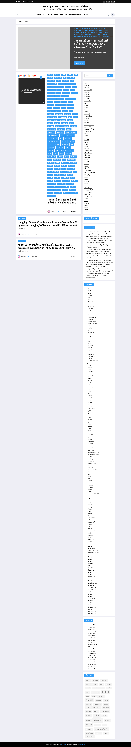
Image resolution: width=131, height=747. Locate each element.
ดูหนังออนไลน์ (88, 190)
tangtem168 (51, 147)
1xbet (76, 74)
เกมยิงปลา (101, 32)
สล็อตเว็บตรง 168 (79, 30)
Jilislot (50, 102)
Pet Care (75, 114)
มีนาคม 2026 (91, 636)
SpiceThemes (82, 744)
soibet (50, 144)
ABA (64, 77)
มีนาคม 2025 (91, 662)
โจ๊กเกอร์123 (88, 197)
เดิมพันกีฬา (88, 34)
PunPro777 (58, 126)
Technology (60, 147)
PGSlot (104, 52)
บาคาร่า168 (64, 162)
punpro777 (87, 127)
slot (85, 186)
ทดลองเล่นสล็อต (71, 159)
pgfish (56, 120)
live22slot (56, 108)
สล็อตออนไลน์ (84, 28)
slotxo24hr (71, 141)
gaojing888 (66, 93)
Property (50, 126)
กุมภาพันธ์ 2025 (92, 664)
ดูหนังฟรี (87, 94)
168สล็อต (57, 74)
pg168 (86, 142)
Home (39, 15)
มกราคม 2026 (91, 640)
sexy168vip (90, 459)
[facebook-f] (104, 2)
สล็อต (75, 54)
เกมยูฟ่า (50, 190)
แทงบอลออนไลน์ (93, 36)
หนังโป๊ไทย (87, 170)
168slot (50, 74)
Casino (61, 87)
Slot (61, 138)
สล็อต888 (57, 177)
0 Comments (62, 211)
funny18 (58, 93)
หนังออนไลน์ (88, 116)
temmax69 (50, 150)
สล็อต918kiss (65, 177)
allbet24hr (51, 80)
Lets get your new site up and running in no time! (67, 15)
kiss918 (86, 181)
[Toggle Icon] (17, 15)
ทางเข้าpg (50, 162)
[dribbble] (109, 2)
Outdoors (67, 114)
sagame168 (51, 132)
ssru (72, 144)
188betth (70, 74)
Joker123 (64, 102)
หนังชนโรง (87, 88)
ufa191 (49, 153)
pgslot (86, 103)
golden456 (74, 93)
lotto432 (87, 692)
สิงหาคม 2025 (91, 651)
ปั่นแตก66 (57, 165)
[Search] (108, 15)
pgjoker (70, 120)
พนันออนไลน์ (71, 165)
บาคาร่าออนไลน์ (72, 162)
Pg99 (98, 692)
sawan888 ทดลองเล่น (71, 132)
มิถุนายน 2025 (91, 655)
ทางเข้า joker (88, 192)
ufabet (61, 153)
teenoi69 (68, 147)
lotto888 (70, 108)
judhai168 (50, 105)
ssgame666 (65, 144)
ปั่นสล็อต (50, 165)
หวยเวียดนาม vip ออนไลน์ (89, 32)
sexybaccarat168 (52, 138)
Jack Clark (78, 52)
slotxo (86, 166)
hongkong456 (51, 99)
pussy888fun (51, 129)
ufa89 (55, 153)
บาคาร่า (57, 162)
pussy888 (87, 96)
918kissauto (58, 77)
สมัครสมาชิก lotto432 (53, 171)
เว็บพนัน (103, 34)
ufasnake (60, 156)
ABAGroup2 (71, 77)
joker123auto (95, 688)
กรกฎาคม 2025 (92, 653)
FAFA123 (59, 90)
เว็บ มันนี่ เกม (96, 34)
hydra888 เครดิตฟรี (70, 99)
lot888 (63, 108)
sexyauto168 (70, 135)
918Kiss (50, 77)
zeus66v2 (73, 156)
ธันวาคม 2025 (91, 642)
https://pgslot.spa (89, 175)
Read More (79, 63)
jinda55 (57, 102)
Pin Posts (85, 15)
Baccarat (65, 80)
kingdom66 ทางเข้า (60, 105)
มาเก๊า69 (57, 168)
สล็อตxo (76, 28)
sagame (68, 129)
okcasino (50, 114)
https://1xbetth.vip (89, 173)
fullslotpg (98, 52)
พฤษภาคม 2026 (92, 631)
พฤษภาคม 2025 (92, 657)
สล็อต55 (56, 174)
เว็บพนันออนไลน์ (58, 193)
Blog (44, 15)
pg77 (75, 117)
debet (74, 87)
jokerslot (86, 205)
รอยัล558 (63, 168)
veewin (66, 156)
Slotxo (64, 141)
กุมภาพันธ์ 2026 (92, 638)
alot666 (87, 684)
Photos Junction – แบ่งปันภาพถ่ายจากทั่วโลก (65, 6)
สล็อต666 (70, 174)
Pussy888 (73, 126)
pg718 (70, 117)
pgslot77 (57, 123)
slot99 (86, 146)
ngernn (65, 111)
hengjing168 (65, 96)
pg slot (86, 179)
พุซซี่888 (50, 168)
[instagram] (112, 2)
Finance (72, 90)
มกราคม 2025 (91, 666)
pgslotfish (93, 696)
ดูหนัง (64, 159)
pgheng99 (62, 120)
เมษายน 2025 (91, 660)
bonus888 (61, 84)
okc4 (71, 111)
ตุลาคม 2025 (91, 647)
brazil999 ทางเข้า (70, 84)
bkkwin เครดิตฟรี (52, 84)
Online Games (59, 114)
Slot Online (68, 138)
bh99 (72, 80)
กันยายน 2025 (91, 649)
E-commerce (51, 90)
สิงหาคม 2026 (91, 625)
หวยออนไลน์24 (99, 30)
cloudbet (68, 87)
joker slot (87, 194)
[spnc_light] (113, 15)
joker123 (86, 86)
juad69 (70, 102)
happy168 (50, 96)
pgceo (50, 120)
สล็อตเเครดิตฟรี (89, 30)
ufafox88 (68, 153)
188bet (63, 74)
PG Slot (54, 117)
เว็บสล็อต (85, 36)
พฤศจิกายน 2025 (92, 644)
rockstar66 (61, 129)
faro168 (66, 90)
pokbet (71, 123)
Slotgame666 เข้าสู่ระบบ (53, 141)
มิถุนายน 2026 (91, 629)
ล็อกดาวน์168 (71, 168)
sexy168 (63, 135)
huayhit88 (60, 99)
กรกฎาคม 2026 (92, 627)
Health (57, 96)
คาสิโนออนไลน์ (57, 159)
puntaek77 (66, 126)
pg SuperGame (62, 117)
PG (49, 117)
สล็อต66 (63, 174)
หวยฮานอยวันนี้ (51, 187)
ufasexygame (51, 156)
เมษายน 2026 (91, 634)
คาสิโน (49, 159)
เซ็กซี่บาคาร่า (80, 34)
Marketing (51, 111)
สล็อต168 (50, 174)
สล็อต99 (72, 177)
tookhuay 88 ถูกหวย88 (61, 150)
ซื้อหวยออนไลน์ (89, 129)
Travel (71, 150)
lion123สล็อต (70, 105)
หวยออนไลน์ (88, 131)
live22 (49, 108)
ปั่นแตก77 (64, 165)
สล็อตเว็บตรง (102, 28)
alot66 (58, 80)
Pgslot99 (64, 123)
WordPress (63, 744)
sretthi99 (56, 144)
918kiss (86, 83)
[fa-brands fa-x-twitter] (106, 2)
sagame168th (60, 132)
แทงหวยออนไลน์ (104, 36)
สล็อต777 (50, 177)
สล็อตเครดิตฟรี (93, 28)
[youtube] (114, 2)
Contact (49, 15)
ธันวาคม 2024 (91, 668)
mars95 (58, 111)
